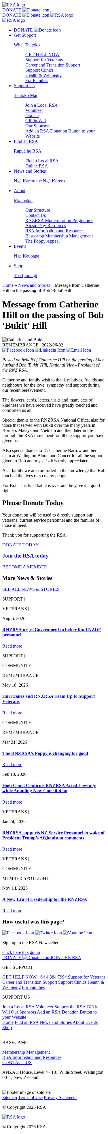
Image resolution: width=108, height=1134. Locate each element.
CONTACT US (17, 1062)
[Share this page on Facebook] (18, 350)
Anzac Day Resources (45, 225)
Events (91, 1022)
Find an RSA (27, 1022)
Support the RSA (70, 1006)
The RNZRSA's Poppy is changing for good (45, 753)
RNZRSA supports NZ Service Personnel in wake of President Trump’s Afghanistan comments (53, 835)
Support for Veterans (44, 59)
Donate (32, 115)
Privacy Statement (60, 1097)
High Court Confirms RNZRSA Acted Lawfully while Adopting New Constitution (49, 788)
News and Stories (34, 285)
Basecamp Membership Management (59, 235)
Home (8, 285)
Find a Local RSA (42, 160)
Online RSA (36, 165)
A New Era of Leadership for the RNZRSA (44, 899)
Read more (12, 646)
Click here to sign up (21, 952)
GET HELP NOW (42, 54)
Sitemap (9, 1097)
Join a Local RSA (41, 105)
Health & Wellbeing (43, 75)
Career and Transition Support (52, 65)
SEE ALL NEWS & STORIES (31, 589)
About (78, 1022)
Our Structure (37, 210)
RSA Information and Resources (54, 230)
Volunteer (34, 110)
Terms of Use (30, 1097)
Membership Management (26, 1052)
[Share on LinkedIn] (50, 350)
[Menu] (52, 11)
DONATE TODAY (20, 544)
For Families (36, 80)
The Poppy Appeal (42, 241)
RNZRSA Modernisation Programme (59, 220)
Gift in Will (35, 120)
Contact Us (35, 215)
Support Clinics (39, 70)
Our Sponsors (37, 125)
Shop (7, 1027)
